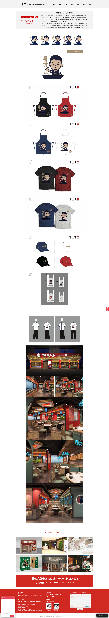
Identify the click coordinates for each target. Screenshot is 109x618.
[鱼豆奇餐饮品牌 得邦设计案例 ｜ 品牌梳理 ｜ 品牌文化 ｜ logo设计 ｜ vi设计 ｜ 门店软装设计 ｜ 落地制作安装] (54, 545)
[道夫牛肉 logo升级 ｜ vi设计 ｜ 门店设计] (54, 563)
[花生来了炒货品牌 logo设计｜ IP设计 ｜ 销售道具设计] (29, 563)
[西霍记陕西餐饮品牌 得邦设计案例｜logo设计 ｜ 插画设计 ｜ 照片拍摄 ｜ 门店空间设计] (29, 545)
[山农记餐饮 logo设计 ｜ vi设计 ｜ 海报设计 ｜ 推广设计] (80, 563)
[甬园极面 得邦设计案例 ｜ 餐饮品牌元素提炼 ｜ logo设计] (80, 545)
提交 (80, 609)
